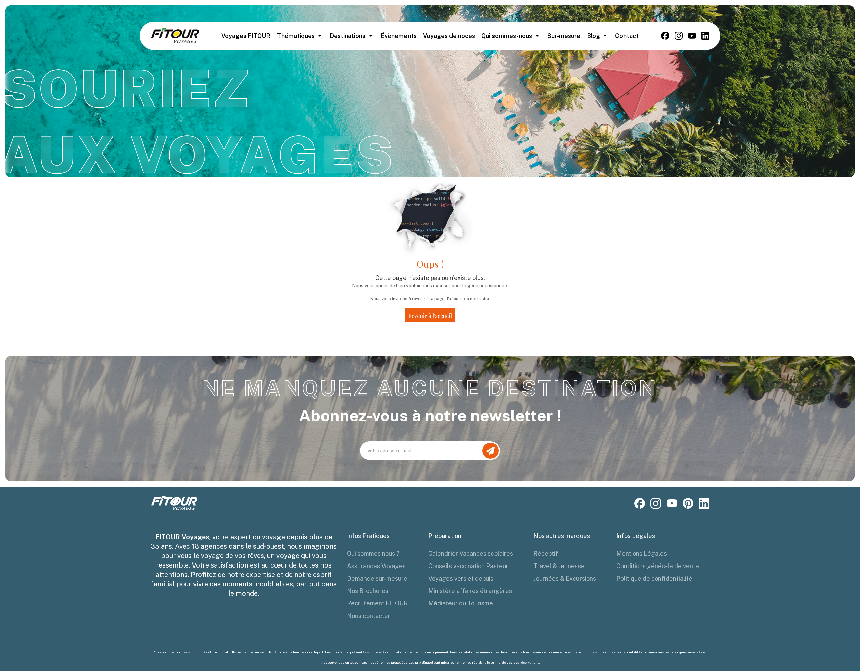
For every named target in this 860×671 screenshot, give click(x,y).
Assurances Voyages (376, 566)
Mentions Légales (641, 553)
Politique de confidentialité (654, 578)
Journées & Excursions (564, 578)
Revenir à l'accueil (430, 315)
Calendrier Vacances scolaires (470, 553)
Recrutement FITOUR (377, 603)
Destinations (348, 35)
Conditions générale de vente (657, 566)
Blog (593, 35)
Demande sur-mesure (377, 578)
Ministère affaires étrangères (470, 590)
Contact (627, 35)
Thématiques (296, 35)
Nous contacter (368, 615)
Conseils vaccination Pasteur (468, 566)
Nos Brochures (367, 590)
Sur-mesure (563, 35)
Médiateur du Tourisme (460, 603)
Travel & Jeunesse (559, 566)
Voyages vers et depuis (460, 578)
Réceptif (545, 553)
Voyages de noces (449, 35)
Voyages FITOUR (245, 35)
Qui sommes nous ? (373, 553)
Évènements (399, 35)
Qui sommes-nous (506, 35)
